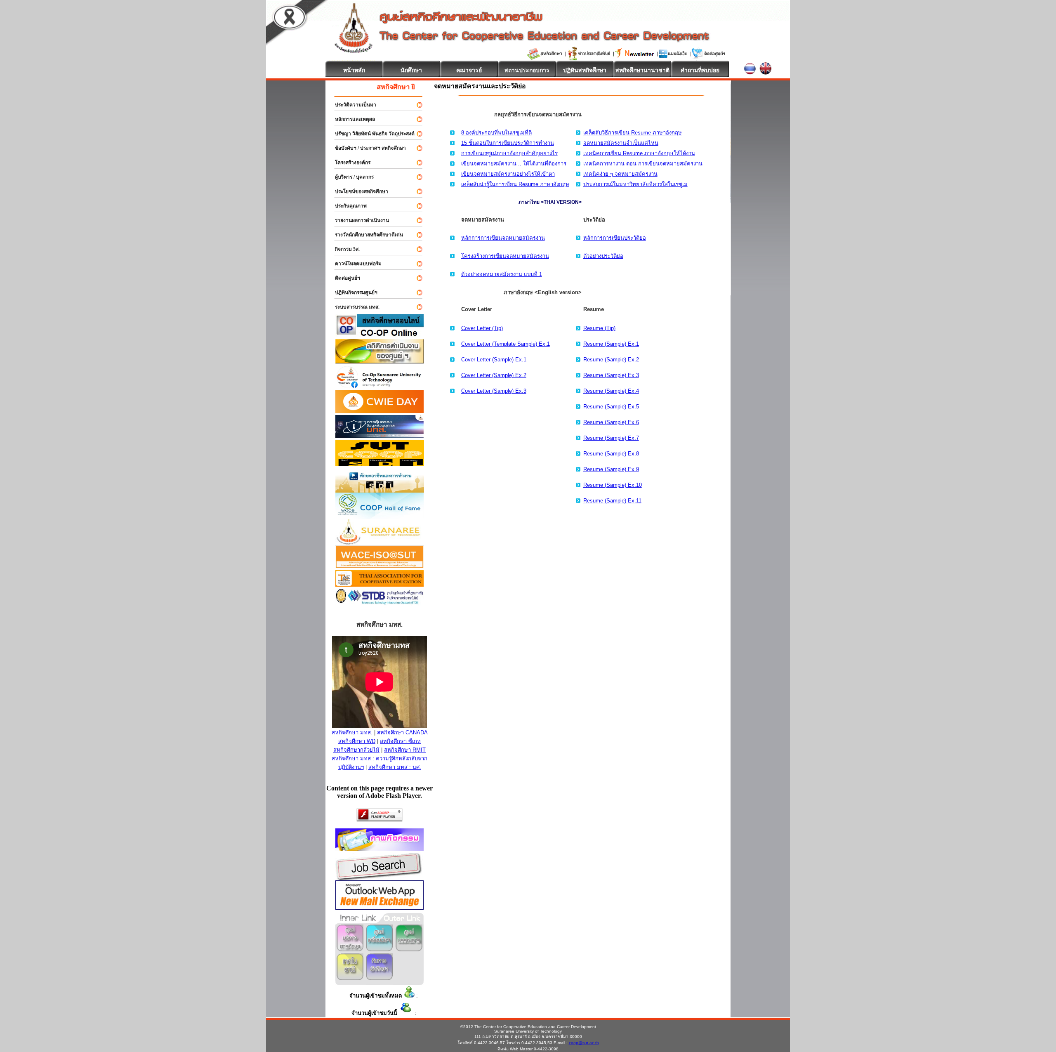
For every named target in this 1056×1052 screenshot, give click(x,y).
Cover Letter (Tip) (482, 328)
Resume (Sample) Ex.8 (611, 454)
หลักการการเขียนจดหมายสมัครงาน (503, 238)
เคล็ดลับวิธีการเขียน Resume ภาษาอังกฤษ (632, 133)
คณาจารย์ (469, 70)
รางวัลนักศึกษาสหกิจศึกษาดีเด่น (365, 235)
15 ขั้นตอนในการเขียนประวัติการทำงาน (507, 143)
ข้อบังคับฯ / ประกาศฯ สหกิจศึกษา (367, 148)
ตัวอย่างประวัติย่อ (603, 256)
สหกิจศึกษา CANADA (402, 732)
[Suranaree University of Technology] (379, 463)
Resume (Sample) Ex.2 (611, 359)
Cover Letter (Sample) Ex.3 (493, 391)
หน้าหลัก (354, 70)
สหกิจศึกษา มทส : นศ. (394, 767)
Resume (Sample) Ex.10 (612, 485)
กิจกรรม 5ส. (344, 249)
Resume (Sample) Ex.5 (611, 406)
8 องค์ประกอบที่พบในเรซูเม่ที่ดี (496, 133)
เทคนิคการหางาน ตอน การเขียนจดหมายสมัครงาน (642, 163)
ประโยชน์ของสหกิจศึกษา (358, 191)
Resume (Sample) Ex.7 (611, 438)
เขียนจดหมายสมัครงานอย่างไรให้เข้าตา (508, 174)
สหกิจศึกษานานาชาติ (642, 70)
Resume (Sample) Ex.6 (611, 422)
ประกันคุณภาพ (347, 206)
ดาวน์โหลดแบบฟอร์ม (355, 264)
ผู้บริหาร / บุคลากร (351, 177)
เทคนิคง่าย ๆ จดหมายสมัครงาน (620, 174)
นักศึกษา (411, 70)
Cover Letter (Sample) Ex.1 (493, 359)
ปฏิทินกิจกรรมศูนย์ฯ (352, 292)
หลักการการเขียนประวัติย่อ (614, 238)
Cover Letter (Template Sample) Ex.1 (505, 344)
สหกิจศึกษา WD (356, 741)
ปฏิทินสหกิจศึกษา (584, 70)
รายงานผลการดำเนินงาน (358, 220)
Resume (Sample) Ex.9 (611, 469)
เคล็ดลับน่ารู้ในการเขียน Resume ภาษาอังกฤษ (515, 184)
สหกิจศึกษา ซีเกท (400, 741)
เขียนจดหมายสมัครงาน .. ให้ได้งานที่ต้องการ (513, 163)
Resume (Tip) (599, 328)
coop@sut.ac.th (584, 1042)
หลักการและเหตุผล (351, 119)
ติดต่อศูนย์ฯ (344, 278)
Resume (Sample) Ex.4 (611, 391)
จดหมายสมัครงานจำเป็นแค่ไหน (620, 143)
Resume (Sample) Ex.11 (612, 501)
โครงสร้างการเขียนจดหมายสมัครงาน (505, 256)
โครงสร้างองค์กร (349, 162)
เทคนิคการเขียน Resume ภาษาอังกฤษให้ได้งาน (639, 153)
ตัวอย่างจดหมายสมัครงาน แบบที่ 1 (501, 274)
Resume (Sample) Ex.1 (611, 344)
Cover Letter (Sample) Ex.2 (493, 375)
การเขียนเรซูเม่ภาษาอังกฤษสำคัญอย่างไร (509, 153)
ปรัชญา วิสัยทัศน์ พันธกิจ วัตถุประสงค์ (371, 134)
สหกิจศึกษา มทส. (352, 732)
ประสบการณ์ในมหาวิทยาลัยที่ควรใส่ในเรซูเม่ (635, 184)
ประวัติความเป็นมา (352, 105)
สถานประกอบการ (526, 70)
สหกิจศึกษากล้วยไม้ (356, 750)
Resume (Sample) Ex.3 (611, 375)
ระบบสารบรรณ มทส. (354, 307)
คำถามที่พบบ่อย (700, 70)
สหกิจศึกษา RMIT (405, 750)
